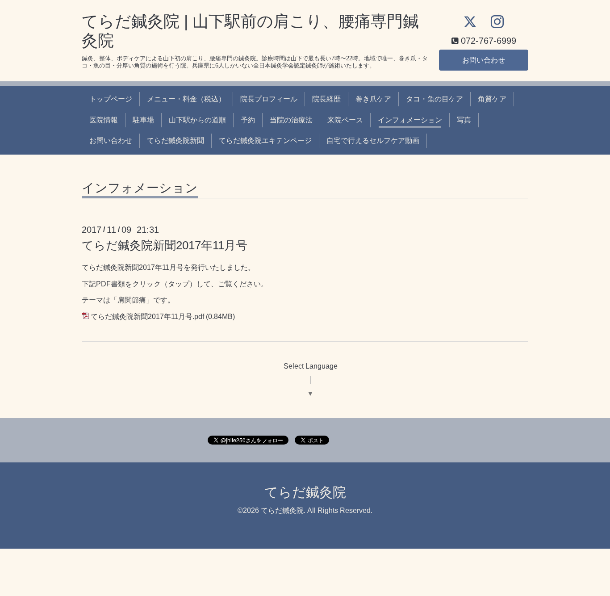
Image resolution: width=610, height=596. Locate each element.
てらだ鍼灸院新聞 (175, 140)
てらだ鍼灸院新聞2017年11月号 (164, 245)
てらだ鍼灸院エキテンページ (265, 140)
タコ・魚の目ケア (434, 99)
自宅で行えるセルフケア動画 (372, 140)
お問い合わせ (483, 60)
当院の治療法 (291, 120)
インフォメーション (410, 120)
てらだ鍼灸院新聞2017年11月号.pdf (147, 316)
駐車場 (143, 120)
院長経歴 (326, 99)
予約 (248, 120)
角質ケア (492, 99)
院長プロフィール (268, 99)
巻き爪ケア (373, 99)
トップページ (110, 99)
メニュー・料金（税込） (186, 99)
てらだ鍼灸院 (305, 492)
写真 (464, 120)
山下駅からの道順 (197, 120)
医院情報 (103, 120)
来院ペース (345, 120)
